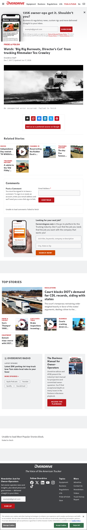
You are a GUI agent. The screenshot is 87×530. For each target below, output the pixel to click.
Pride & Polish (12, 44)
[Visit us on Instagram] (53, 482)
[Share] (39, 118)
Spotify (9, 386)
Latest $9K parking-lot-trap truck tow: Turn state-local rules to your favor (20, 369)
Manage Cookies (9, 525)
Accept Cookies (61, 525)
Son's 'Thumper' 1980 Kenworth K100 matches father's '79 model (7, 326)
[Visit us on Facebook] (32, 482)
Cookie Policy (76, 521)
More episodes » (12, 376)
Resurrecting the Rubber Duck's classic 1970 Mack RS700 (36, 152)
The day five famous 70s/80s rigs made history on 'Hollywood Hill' (63, 153)
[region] (43, 521)
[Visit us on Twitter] (37, 482)
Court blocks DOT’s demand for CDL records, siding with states (65, 295)
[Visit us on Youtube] (48, 482)
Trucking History (62, 147)
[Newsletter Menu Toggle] (83, 3)
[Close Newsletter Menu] (84, 12)
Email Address (44, 188)
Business (63, 319)
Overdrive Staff (10, 58)
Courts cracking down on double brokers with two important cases (65, 324)
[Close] (83, 516)
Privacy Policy (52, 36)
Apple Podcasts (12, 381)
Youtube (25, 381)
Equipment (6, 335)
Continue (46, 200)
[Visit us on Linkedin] (42, 482)
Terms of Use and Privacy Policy (57, 34)
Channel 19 (34, 146)
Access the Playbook (56, 403)
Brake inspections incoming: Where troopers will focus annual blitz (36, 326)
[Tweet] (51, 118)
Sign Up (8, 506)
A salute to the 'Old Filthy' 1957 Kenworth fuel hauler (9, 168)
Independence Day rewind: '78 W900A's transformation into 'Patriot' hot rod (7, 152)
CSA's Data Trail (35, 319)
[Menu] (3, 3)
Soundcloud (20, 386)
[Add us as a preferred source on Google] (33, 118)
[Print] (27, 118)
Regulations (50, 288)
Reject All (76, 525)
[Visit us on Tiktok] (32, 486)
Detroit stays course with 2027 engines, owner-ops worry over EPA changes (7, 341)
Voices (3, 146)
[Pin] (57, 118)
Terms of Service (65, 36)
